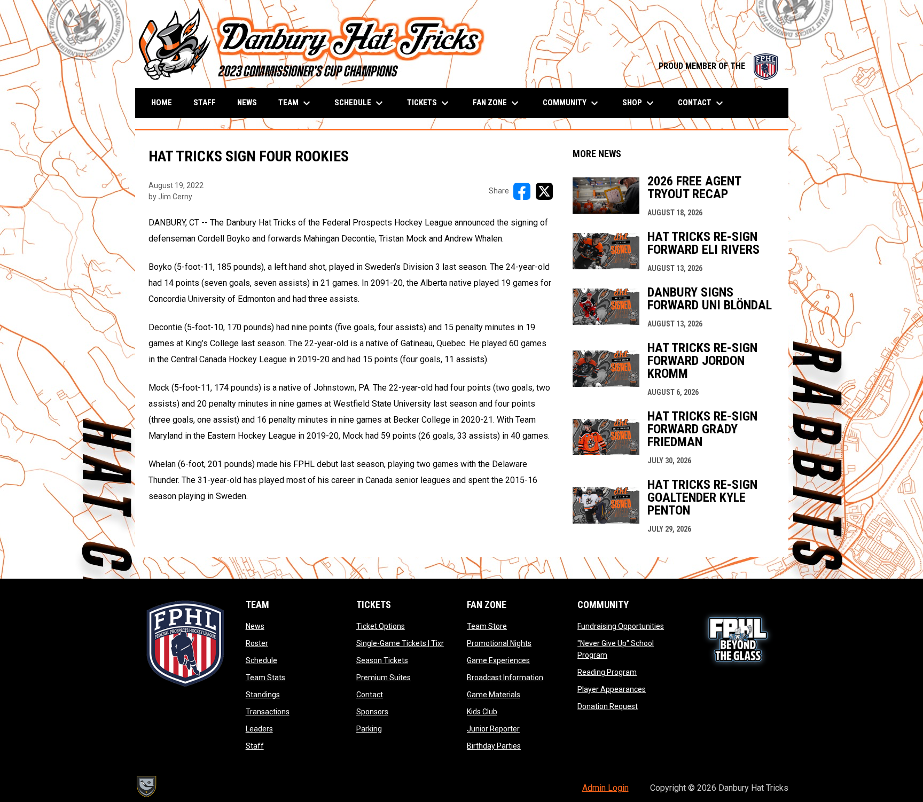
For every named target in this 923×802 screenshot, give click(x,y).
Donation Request (607, 706)
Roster (257, 643)
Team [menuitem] (295, 103)
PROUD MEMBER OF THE (718, 66)
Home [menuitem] (161, 102)
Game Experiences (498, 660)
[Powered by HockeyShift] (146, 786)
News (255, 626)
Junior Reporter (493, 729)
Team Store (487, 626)
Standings (263, 694)
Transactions (268, 711)
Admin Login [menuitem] (605, 788)
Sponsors (372, 711)
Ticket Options (380, 626)
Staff (255, 746)
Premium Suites (383, 677)
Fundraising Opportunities (620, 626)
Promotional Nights (499, 643)
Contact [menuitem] (702, 103)
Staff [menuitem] (204, 102)
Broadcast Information (505, 677)
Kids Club (482, 711)
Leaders (259, 729)
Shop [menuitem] (639, 103)
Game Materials (493, 694)
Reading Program (607, 672)
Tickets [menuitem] (429, 103)
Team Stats (265, 677)
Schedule (261, 660)
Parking (369, 729)
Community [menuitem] (572, 103)
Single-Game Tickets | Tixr (400, 643)
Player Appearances (611, 689)
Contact (369, 694)
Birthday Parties (494, 746)
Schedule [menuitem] (360, 103)
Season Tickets (382, 660)
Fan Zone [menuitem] (497, 103)
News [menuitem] (247, 102)
